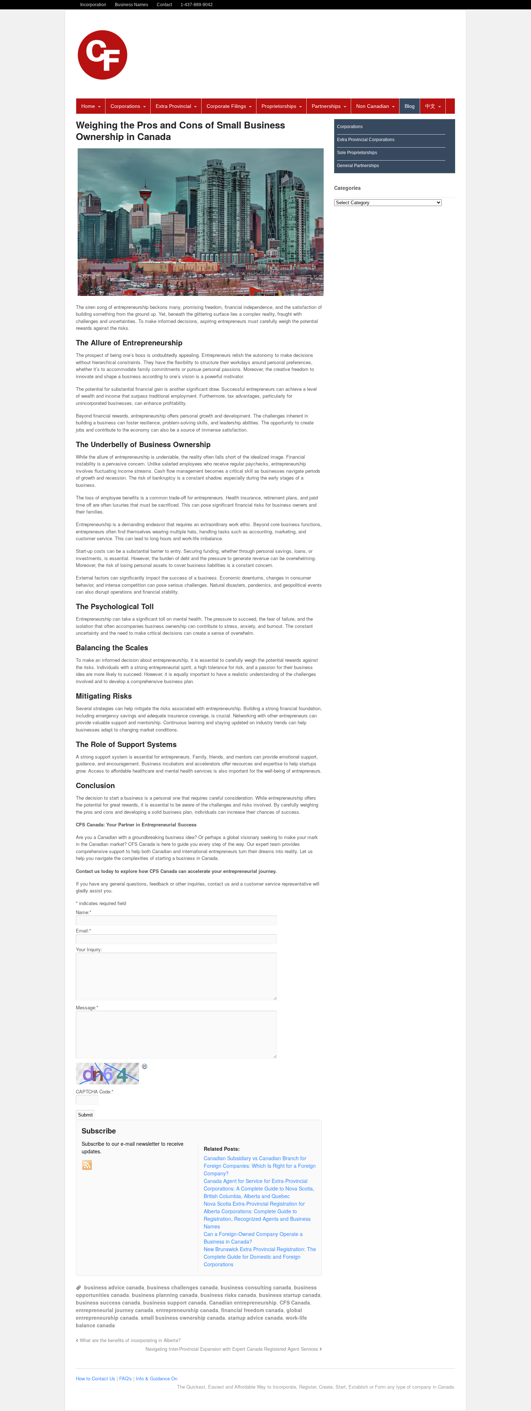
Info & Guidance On (156, 1378)
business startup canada (289, 1294)
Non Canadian (372, 106)
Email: (83, 930)
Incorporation (93, 4)
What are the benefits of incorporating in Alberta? (130, 1340)
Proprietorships (279, 106)
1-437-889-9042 (197, 4)
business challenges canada (182, 1287)
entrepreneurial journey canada (114, 1310)
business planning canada (165, 1294)
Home (88, 106)
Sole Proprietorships (357, 152)
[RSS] (87, 1165)
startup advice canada (255, 1317)
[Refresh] (145, 1066)
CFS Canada (295, 1302)
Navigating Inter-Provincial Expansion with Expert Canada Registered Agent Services (232, 1349)
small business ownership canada (183, 1317)
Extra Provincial (173, 106)
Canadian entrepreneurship (243, 1302)
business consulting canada (256, 1287)
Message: (87, 1007)
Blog (410, 106)
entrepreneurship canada (187, 1310)
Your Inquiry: (89, 949)
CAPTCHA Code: (94, 1091)
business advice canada (114, 1287)
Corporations (125, 106)
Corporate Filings (226, 106)
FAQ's (126, 1378)
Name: (83, 912)
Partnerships (326, 106)
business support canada (174, 1302)
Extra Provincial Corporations (365, 139)
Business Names (131, 4)
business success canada (108, 1302)
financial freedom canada (252, 1310)
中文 (430, 106)
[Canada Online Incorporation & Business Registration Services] (103, 78)
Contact (164, 4)
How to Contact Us (96, 1378)
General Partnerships (358, 165)
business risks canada (228, 1294)
